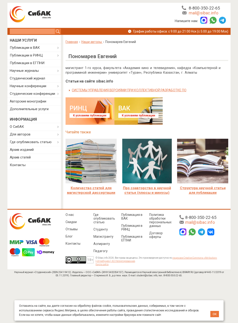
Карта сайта (102, 264)
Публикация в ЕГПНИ (27, 63)
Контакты (18, 165)
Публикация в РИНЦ (131, 227)
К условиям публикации (89, 115)
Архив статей (20, 157)
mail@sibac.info (203, 12)
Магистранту (103, 236)
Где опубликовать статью (31, 142)
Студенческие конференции (32, 94)
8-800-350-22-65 (204, 8)
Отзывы (72, 229)
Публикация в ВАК (131, 216)
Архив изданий (22, 150)
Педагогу (100, 251)
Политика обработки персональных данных (160, 220)
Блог (69, 236)
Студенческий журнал (27, 78)
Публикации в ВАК (25, 48)
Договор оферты (156, 235)
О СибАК (17, 127)
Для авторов (20, 134)
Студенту (100, 229)
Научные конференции (28, 86)
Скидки (71, 222)
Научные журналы (24, 71)
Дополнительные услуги (29, 109)
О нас (70, 215)
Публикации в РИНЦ (26, 55)
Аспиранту (101, 244)
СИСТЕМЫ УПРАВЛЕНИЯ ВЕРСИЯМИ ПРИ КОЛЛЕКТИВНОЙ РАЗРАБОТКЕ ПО (129, 90)
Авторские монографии (28, 101)
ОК (215, 314)
